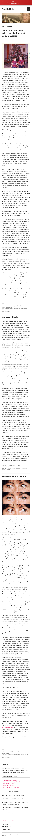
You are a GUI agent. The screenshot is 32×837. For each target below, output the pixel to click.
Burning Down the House (11, 787)
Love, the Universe (8, 785)
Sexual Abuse (9, 307)
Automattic (4, 835)
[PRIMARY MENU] (28, 9)
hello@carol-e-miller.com (10, 821)
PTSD (23, 754)
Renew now (27, 2)
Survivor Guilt (10, 317)
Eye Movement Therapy (16, 468)
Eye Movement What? (14, 476)
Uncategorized (9, 466)
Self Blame (8, 309)
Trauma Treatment (6, 469)
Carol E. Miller (8, 9)
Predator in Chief (8, 783)
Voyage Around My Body (10, 780)
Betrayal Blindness (9, 308)
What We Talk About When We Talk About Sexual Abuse (13, 33)
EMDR (7, 753)
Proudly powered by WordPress (9, 834)
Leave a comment (6, 311)
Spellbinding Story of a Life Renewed (14, 782)
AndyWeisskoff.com (8, 727)
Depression (17, 308)
